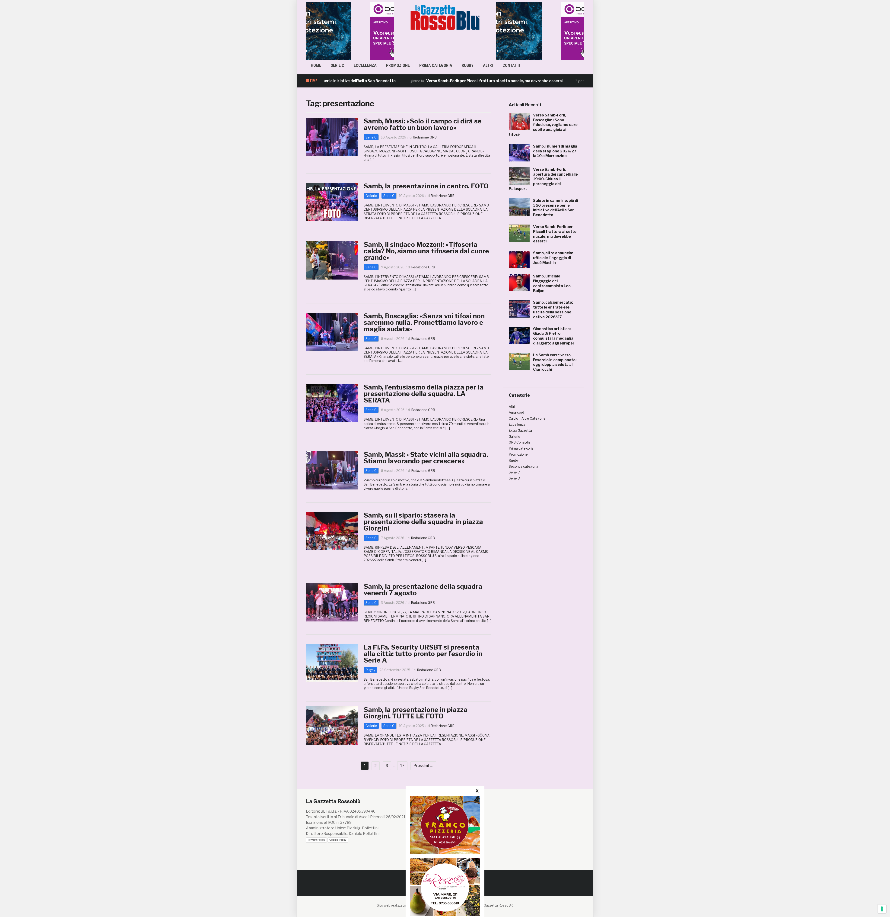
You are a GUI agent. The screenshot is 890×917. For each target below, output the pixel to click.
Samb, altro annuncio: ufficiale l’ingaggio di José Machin (553, 258)
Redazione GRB (425, 137)
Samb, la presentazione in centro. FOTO (426, 186)
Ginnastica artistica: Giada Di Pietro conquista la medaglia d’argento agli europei (553, 336)
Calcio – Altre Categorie (527, 418)
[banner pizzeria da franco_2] (445, 825)
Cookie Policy (337, 839)
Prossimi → (423, 765)
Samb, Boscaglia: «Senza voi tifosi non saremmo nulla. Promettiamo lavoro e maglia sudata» (424, 322)
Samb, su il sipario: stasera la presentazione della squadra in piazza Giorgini (423, 521)
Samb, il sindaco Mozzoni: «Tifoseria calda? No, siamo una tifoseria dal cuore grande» (426, 251)
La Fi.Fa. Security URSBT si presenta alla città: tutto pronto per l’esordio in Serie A (423, 653)
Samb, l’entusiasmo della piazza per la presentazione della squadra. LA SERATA (423, 393)
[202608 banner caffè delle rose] (445, 886)
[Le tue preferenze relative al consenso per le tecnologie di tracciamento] (881, 908)
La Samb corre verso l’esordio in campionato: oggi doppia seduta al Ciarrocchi (554, 362)
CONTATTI (511, 65)
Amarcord (516, 412)
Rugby (468, 65)
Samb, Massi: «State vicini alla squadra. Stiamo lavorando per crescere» (426, 457)
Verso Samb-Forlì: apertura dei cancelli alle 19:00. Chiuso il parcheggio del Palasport (543, 179)
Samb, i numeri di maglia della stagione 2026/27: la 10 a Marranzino (555, 151)
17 (402, 765)
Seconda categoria (523, 466)
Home (316, 65)
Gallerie (371, 196)
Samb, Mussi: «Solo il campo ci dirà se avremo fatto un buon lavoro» (423, 124)
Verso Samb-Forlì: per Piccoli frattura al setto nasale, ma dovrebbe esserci (452, 81)
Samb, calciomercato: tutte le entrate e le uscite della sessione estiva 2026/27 (553, 309)
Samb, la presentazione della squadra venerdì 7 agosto (423, 589)
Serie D (514, 478)
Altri (488, 65)
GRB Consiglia (520, 442)
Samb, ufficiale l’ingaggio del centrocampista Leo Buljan (552, 283)
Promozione (398, 65)
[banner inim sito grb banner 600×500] (350, 31)
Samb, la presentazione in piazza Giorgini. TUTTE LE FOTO (415, 713)
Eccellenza (365, 65)
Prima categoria (435, 65)
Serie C (337, 65)
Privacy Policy (316, 839)
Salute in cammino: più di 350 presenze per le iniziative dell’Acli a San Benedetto (555, 207)
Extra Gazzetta (520, 430)
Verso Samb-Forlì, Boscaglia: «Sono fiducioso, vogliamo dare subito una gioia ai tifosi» (543, 125)
